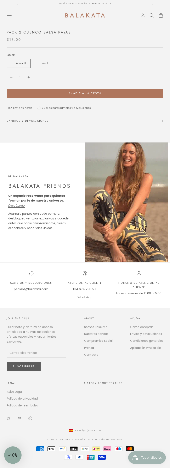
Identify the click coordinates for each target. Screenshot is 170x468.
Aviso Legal (14, 392)
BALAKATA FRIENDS (39, 186)
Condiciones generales (146, 341)
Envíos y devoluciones (146, 334)
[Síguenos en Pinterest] (19, 418)
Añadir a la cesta (85, 93)
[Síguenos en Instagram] (9, 418)
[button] (13, 455)
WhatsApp (85, 297)
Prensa (89, 348)
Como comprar (141, 327)
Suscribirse (24, 366)
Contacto (91, 355)
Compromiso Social (98, 341)
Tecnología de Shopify (104, 439)
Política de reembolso (22, 405)
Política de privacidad (22, 398)
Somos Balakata (95, 327)
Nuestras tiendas (96, 334)
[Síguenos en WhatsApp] (30, 418)
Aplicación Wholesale (145, 348)
